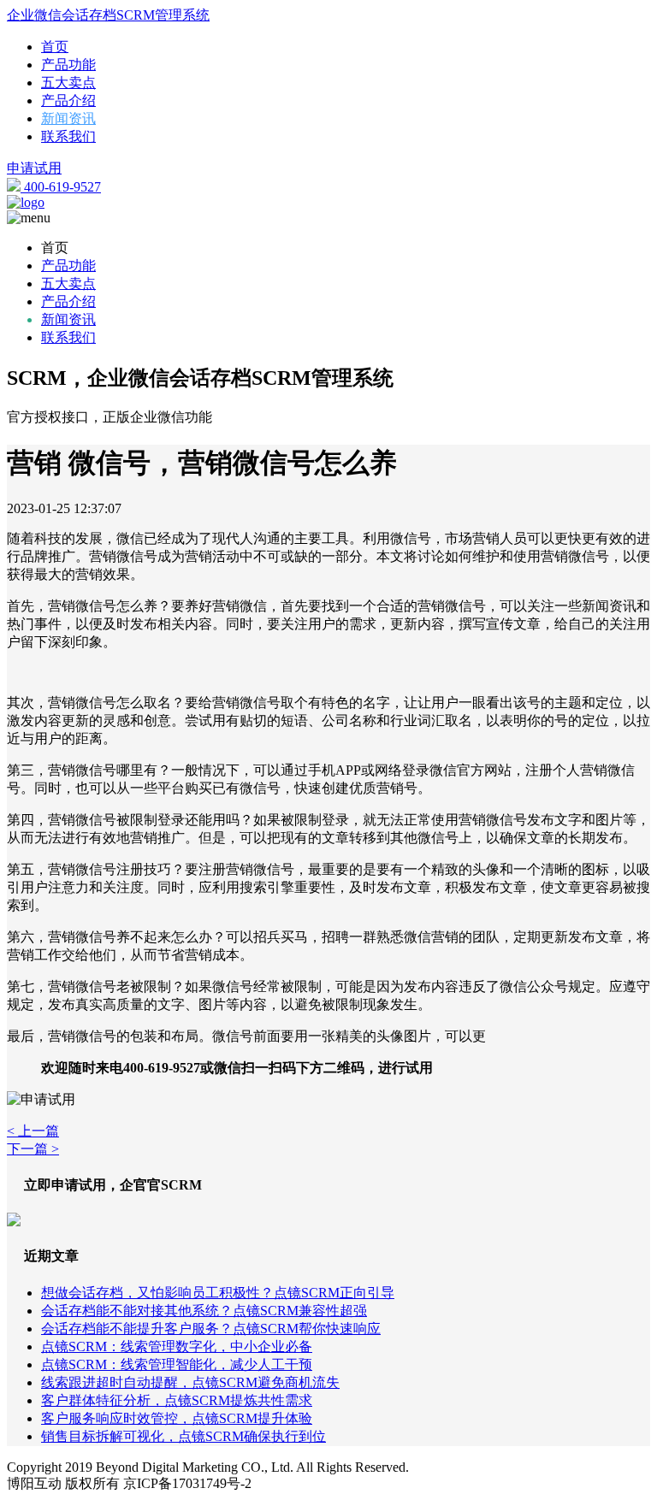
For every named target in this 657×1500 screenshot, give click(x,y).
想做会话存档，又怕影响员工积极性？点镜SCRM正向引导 (217, 1292)
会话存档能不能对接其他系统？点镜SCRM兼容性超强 (204, 1310)
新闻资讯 (68, 118)
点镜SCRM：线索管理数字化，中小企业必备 (176, 1346)
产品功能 (68, 64)
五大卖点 (68, 82)
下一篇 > (33, 1149)
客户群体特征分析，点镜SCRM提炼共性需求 (176, 1400)
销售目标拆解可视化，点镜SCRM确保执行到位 (183, 1436)
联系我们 (68, 136)
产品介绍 (68, 100)
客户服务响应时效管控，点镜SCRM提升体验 (176, 1418)
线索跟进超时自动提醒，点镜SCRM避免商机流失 (190, 1382)
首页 (54, 46)
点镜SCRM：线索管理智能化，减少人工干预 (176, 1364)
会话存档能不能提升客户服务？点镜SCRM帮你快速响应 (211, 1328)
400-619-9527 (61, 187)
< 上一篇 (33, 1131)
